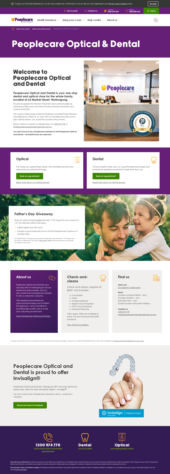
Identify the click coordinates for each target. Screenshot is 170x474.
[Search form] (155, 20)
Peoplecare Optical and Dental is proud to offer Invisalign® (43, 372)
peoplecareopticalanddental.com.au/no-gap (128, 341)
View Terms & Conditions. (78, 325)
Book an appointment (29, 176)
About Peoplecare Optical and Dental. (33, 316)
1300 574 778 (59, 124)
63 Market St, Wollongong (129, 287)
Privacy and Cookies (117, 3)
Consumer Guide (20, 469)
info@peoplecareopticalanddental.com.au (32, 127)
